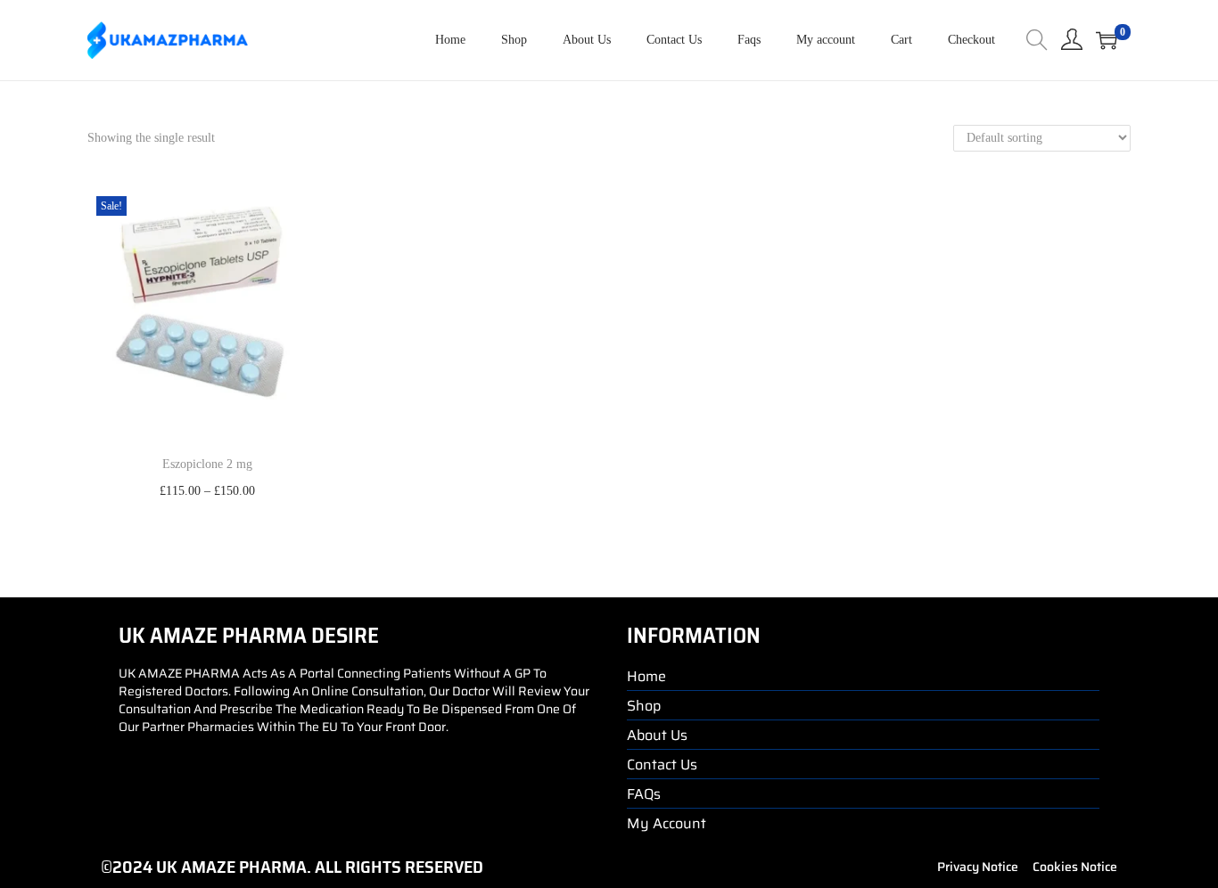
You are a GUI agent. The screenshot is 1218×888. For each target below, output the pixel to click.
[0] (1106, 40)
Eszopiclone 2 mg (207, 464)
